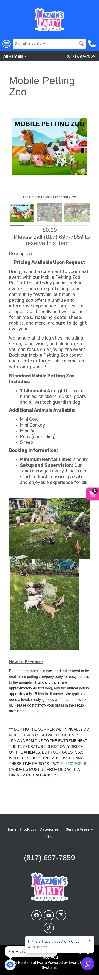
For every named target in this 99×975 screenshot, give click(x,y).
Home (11, 829)
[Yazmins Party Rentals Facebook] (36, 915)
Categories (49, 829)
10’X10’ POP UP (74, 764)
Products (28, 829)
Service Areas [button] (78, 829)
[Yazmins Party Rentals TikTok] (49, 928)
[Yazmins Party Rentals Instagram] (61, 915)
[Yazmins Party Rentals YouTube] (49, 915)
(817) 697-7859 (81, 56)
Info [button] (48, 837)
